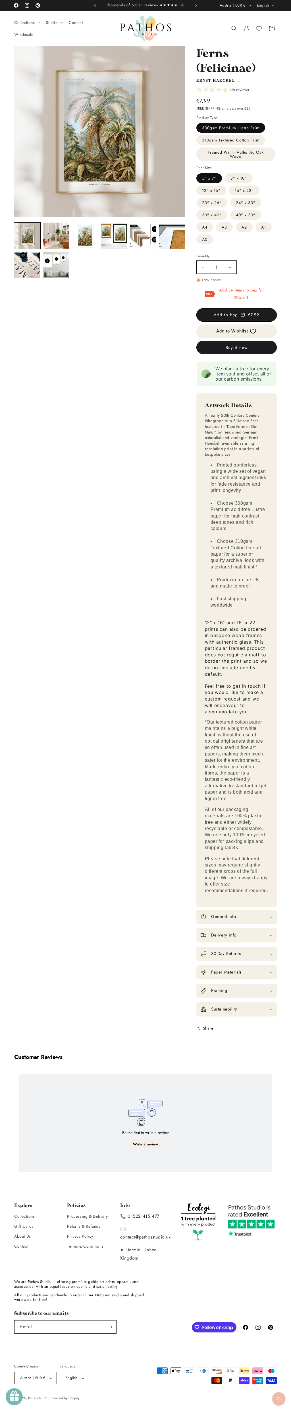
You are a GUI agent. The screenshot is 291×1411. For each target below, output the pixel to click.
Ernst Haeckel (215, 80)
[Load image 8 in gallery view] (56, 265)
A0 (204, 239)
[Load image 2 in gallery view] (56, 236)
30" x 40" (212, 215)
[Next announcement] (196, 5)
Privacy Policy (80, 1236)
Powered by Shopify (65, 1398)
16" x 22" (244, 190)
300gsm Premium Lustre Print (230, 128)
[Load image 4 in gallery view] (114, 236)
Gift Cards (24, 1226)
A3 (224, 227)
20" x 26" (212, 203)
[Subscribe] (110, 1327)
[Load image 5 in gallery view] (143, 236)
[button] (27, 22)
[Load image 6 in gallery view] (172, 236)
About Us (22, 1236)
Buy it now (237, 347)
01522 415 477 (143, 1216)
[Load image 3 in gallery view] (85, 236)
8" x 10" (238, 178)
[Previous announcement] (95, 5)
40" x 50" (245, 215)
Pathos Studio (38, 1398)
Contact (21, 1246)
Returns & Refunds (83, 1226)
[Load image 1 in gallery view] (27, 236)
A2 (244, 227)
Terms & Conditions (85, 1246)
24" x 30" (245, 203)
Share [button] (208, 1028)
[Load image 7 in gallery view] (27, 265)
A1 (263, 227)
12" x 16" (211, 190)
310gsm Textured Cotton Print (230, 140)
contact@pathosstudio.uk (145, 1237)
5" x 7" (209, 178)
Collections (24, 1216)
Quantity (203, 256)
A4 (204, 227)
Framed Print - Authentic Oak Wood (236, 154)
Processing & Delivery (87, 1216)
